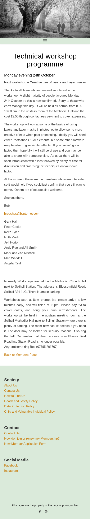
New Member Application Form (25, 443)
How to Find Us (14, 396)
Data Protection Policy (19, 406)
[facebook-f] (40, 511)
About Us (10, 385)
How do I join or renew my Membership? (31, 438)
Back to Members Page (20, 354)
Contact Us (12, 390)
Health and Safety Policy (21, 401)
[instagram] (46, 511)
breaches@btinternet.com (22, 213)
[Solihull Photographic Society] (45, 19)
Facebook (11, 465)
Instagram (11, 470)
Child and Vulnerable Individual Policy (29, 411)
